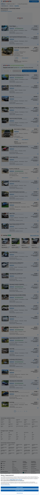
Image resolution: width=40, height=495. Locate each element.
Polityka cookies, (12, 479)
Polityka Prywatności (19, 479)
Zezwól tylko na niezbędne (19, 490)
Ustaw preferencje (20, 493)
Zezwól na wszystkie (19, 487)
